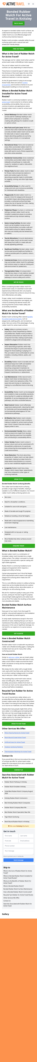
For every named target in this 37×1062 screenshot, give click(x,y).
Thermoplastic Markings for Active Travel (18, 752)
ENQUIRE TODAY (18, 546)
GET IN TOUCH (18, 282)
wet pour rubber (14, 657)
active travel (6, 102)
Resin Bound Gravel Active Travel (15, 737)
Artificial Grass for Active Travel (15, 742)
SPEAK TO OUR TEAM (18, 724)
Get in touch (18, 23)
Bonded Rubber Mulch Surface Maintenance (17, 889)
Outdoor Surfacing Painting (14, 747)
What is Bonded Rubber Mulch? (13, 886)
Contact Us (7, 901)
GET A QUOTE (18, 633)
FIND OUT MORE (18, 49)
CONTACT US (18, 770)
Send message (18, 860)
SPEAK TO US (18, 479)
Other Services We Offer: (11, 898)
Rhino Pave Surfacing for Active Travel (17, 733)
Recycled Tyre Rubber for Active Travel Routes (18, 895)
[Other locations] (29, 4)
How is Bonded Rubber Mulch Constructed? (17, 892)
